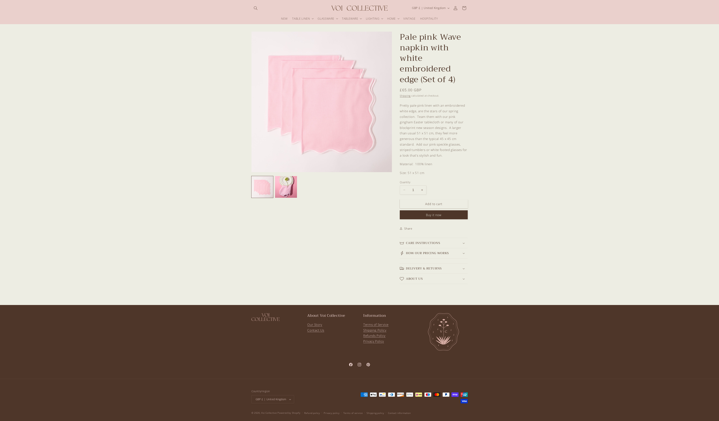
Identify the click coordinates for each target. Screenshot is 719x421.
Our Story (314, 324)
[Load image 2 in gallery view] (286, 187)
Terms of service (353, 413)
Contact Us (315, 330)
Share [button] (408, 228)
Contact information (399, 413)
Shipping (405, 95)
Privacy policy (331, 413)
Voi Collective (269, 412)
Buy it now (434, 215)
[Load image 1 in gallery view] (262, 187)
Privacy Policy (373, 341)
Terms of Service (376, 324)
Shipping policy (375, 413)
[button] (255, 8)
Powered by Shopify (288, 412)
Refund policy (312, 413)
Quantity (405, 182)
